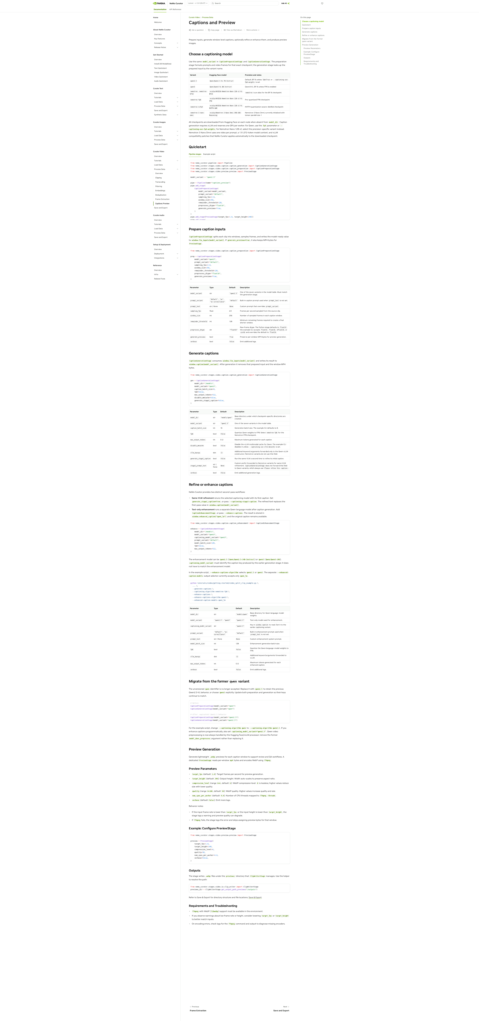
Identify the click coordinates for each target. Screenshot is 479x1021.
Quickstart (306, 25)
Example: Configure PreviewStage (311, 53)
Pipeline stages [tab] (195, 154)
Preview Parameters (312, 48)
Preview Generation (310, 45)
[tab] (160, 9)
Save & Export (255, 897)
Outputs (307, 58)
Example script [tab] (209, 154)
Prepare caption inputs (311, 28)
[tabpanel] (239, 190)
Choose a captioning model (313, 21)
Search (218, 3)
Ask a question (198, 30)
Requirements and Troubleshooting (311, 62)
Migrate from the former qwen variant (312, 40)
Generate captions (309, 32)
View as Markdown (234, 30)
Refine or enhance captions (313, 35)
